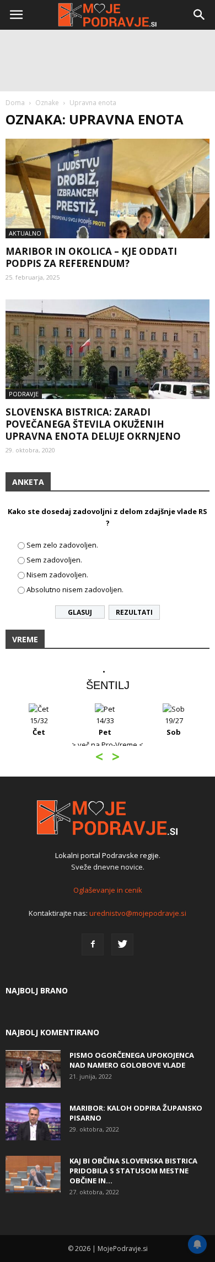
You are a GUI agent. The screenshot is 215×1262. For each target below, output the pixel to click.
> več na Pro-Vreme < (107, 745)
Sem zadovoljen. (54, 560)
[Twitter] (122, 944)
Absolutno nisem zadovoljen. (74, 589)
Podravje (24, 394)
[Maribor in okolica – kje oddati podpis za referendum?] (107, 188)
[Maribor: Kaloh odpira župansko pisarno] (33, 1122)
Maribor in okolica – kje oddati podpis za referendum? (91, 257)
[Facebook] (93, 944)
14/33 (105, 726)
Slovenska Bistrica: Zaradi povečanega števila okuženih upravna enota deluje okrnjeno (93, 424)
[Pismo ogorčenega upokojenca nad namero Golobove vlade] (33, 1069)
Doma (15, 102)
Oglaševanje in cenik (107, 890)
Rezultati (134, 612)
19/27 (174, 726)
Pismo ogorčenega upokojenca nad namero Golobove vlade (131, 1060)
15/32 (39, 726)
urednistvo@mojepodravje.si (137, 913)
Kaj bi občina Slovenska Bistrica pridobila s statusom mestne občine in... (133, 1170)
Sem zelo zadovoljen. (62, 545)
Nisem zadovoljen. (57, 575)
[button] (199, 15)
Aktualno (25, 233)
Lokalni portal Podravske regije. (107, 855)
